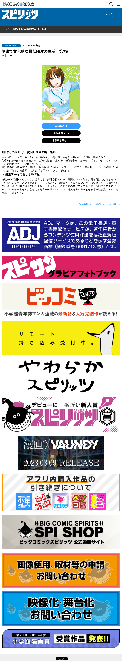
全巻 (98, 204)
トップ (6, 29)
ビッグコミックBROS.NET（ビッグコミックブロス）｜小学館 (19, 4)
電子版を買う (59, 140)
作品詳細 (83, 204)
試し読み (60, 125)
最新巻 (112, 204)
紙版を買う (60, 133)
